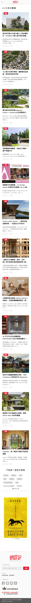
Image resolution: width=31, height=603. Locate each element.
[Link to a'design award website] (10, 593)
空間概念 (12, 479)
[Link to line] (7, 583)
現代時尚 (19, 486)
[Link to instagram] (15, 583)
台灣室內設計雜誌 (8, 482)
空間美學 (19, 479)
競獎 (17, 482)
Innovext (10, 601)
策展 (21, 475)
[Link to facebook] (3, 583)
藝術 (5, 479)
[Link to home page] (15, 558)
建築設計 (14, 475)
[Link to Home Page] (15, 2)
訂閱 (26, 568)
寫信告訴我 (5, 575)
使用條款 (11, 575)
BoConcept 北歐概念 (9, 486)
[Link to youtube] (11, 583)
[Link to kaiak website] (10, 588)
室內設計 (6, 475)
